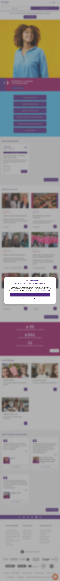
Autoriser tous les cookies (30, 295)
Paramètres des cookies (30, 299)
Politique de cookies (45, 290)
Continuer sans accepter (33, 280)
